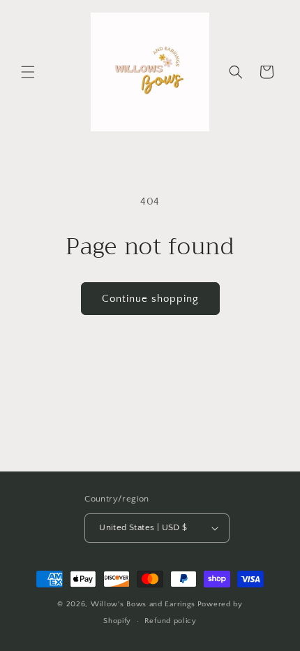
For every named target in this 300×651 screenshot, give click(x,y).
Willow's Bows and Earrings (143, 604)
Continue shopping (150, 299)
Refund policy (170, 621)
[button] (28, 72)
